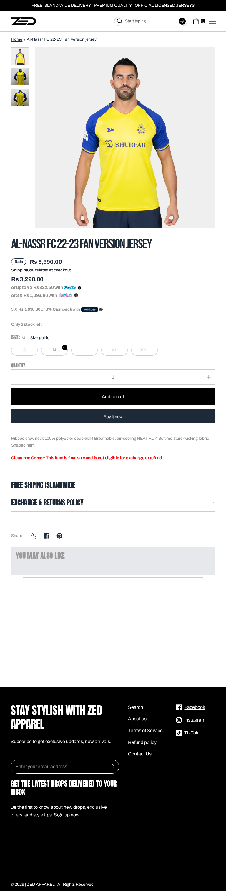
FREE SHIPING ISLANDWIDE (43, 485)
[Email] (33, 535)
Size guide (39, 338)
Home (16, 39)
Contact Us (140, 753)
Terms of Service (145, 730)
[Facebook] (46, 535)
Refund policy (142, 742)
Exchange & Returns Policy (47, 503)
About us (137, 718)
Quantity (18, 366)
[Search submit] (182, 21)
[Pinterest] (59, 535)
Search (135, 707)
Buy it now (113, 417)
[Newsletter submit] (112, 766)
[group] (20, 56)
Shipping (19, 270)
